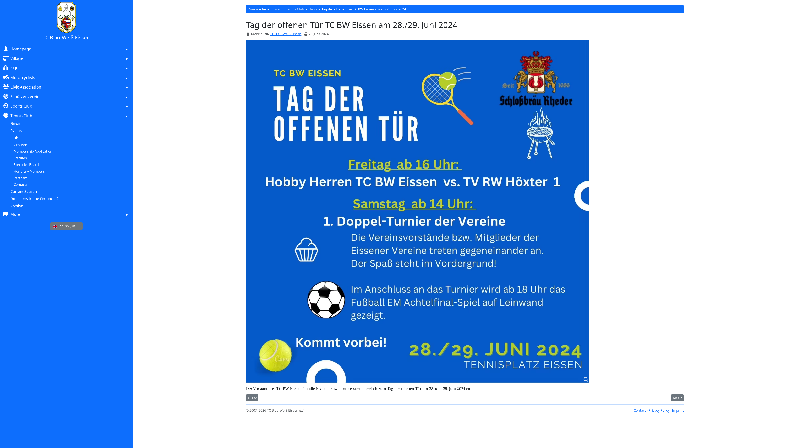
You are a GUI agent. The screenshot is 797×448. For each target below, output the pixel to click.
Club (14, 137)
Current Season (23, 191)
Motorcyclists (22, 77)
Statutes (20, 158)
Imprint (678, 410)
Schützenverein (24, 96)
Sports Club (21, 106)
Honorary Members (29, 171)
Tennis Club (21, 115)
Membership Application (33, 151)
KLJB (14, 68)
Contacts (21, 184)
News (15, 123)
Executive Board (26, 164)
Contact (640, 410)
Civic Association (25, 87)
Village (16, 58)
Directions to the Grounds (32, 198)
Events (16, 130)
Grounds (21, 144)
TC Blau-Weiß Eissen (285, 34)
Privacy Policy (659, 410)
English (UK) (67, 226)
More (15, 214)
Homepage (20, 49)
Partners (20, 178)
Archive (16, 205)
